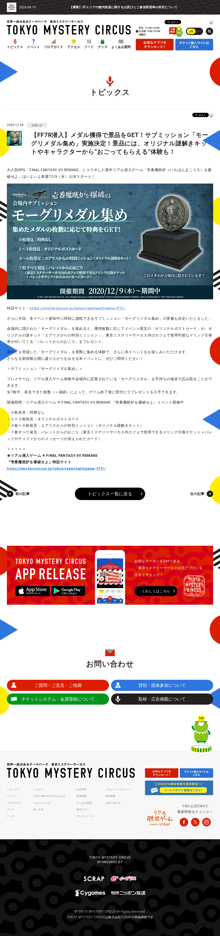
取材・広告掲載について (162, 699)
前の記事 (22, 494)
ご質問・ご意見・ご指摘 (58, 685)
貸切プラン (82, 809)
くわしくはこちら (156, 591)
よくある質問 (121, 47)
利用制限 (81, 796)
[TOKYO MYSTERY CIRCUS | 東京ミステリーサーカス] (69, 27)
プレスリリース (85, 816)
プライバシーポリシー (118, 789)
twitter (195, 822)
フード (89, 47)
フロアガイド (53, 47)
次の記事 (197, 494)
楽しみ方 (38, 809)
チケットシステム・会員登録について (58, 699)
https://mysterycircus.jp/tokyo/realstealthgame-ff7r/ (77, 308)
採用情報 (110, 796)
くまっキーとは (42, 803)
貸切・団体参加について (162, 685)
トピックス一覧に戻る (110, 493)
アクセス (73, 47)
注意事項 (81, 789)
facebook (184, 822)
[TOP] (201, 735)
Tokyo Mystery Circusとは (49, 796)
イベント (33, 47)
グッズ (102, 47)
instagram (206, 822)
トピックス (15, 47)
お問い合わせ (113, 803)
